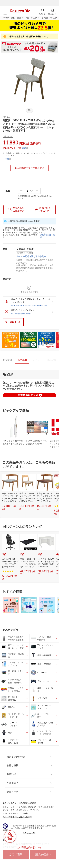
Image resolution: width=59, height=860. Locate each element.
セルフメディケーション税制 (15, 813)
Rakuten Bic (20, 11)
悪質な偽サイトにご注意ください (17, 817)
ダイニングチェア (49, 18)
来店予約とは (45, 235)
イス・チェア (31, 18)
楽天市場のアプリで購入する (29, 168)
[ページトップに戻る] (54, 849)
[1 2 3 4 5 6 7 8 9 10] (29, 191)
